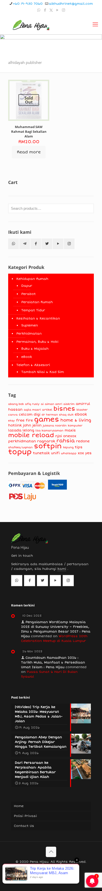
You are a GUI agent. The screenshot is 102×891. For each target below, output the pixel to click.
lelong (28, 430)
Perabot (28, 294)
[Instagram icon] (63, 10)
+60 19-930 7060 (28, 4)
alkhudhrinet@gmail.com (71, 4)
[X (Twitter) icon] (51, 10)
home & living (75, 420)
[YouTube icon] (57, 10)
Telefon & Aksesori (33, 365)
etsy (11, 420)
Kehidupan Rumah (32, 279)
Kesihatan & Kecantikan (38, 318)
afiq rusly (32, 404)
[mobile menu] (95, 24)
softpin (48, 446)
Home (19, 806)
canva (13, 414)
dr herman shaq (54, 414)
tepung (68, 447)
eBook (26, 357)
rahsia (65, 441)
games (46, 419)
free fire (24, 420)
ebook (81, 414)
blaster (82, 409)
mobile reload (31, 435)
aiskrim (69, 404)
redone (83, 441)
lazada (14, 430)
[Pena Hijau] (30, 24)
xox (81, 453)
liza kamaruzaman (49, 430)
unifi (55, 453)
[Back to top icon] (51, 852)
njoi (58, 436)
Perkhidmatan (29, 334)
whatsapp (68, 453)
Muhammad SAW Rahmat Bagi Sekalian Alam (29, 131)
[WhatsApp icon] (39, 10)
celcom (25, 414)
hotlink (15, 425)
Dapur (26, 286)
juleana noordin (55, 425)
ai (42, 404)
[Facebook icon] (45, 10)
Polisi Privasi (25, 816)
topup (20, 451)
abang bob (16, 404)
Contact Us (24, 826)
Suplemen (29, 325)
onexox (69, 436)
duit (71, 414)
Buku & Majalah (35, 349)
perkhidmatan (22, 441)
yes (88, 453)
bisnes (64, 408)
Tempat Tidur (33, 310)
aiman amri (53, 404)
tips (78, 447)
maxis (70, 430)
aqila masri (32, 409)
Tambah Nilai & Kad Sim (42, 372)
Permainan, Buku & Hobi (37, 342)
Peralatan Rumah (37, 302)
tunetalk (41, 453)
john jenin (32, 425)
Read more (29, 152)
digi (37, 414)
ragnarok (46, 441)
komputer (75, 425)
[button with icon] (13, 243)
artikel (47, 409)
